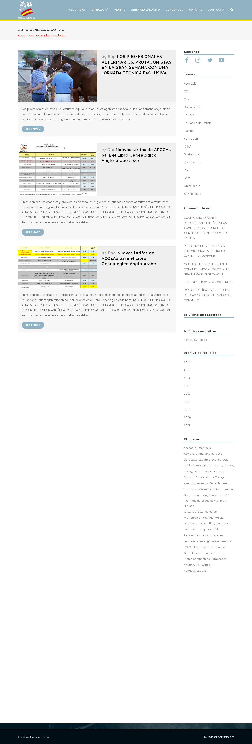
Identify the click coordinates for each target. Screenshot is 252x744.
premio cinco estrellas (199, 523)
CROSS (228, 465)
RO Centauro (192, 547)
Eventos (189, 130)
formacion (191, 489)
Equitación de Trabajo (198, 123)
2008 (187, 425)
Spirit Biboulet (193, 193)
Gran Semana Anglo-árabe (202, 495)
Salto (187, 178)
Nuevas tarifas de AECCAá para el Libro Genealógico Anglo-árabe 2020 (136, 155)
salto (206, 547)
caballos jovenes (210, 459)
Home (21, 35)
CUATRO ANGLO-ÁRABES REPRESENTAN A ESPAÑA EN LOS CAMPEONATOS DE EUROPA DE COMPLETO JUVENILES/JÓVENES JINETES (206, 228)
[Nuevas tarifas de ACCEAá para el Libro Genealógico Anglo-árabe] (57, 267)
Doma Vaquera (193, 107)
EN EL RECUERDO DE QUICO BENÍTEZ (208, 282)
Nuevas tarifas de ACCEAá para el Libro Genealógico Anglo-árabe (129, 258)
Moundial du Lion (213, 517)
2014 (187, 377)
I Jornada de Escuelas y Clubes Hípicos (205, 503)
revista (226, 541)
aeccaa (189, 447)
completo (199, 465)
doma (197, 471)
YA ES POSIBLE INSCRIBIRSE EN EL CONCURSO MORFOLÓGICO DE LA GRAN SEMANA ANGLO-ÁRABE (207, 269)
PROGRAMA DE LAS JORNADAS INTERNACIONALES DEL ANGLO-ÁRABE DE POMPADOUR (205, 251)
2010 (187, 409)
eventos (202, 483)
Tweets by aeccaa (195, 339)
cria (219, 465)
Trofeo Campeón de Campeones (205, 559)
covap (212, 465)
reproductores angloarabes (202, 541)
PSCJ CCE (222, 523)
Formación (191, 138)
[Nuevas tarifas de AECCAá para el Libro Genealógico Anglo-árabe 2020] (57, 169)
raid (215, 529)
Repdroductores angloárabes (203, 535)
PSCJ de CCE (192, 162)
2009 (187, 417)
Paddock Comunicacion (221, 737)
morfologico (192, 517)
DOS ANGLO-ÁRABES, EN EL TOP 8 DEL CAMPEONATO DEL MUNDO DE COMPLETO (207, 295)
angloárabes (213, 453)
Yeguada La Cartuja (197, 564)
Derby (188, 471)
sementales (218, 547)
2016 (187, 362)
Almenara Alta (194, 453)
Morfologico (192, 154)
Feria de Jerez (219, 483)
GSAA (187, 146)
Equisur (189, 115)
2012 (187, 393)
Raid (187, 170)
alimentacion (204, 447)
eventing (190, 483)
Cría (186, 99)
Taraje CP (211, 553)
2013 (187, 385)
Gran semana (224, 489)
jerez (187, 511)
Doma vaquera (213, 471)
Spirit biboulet (193, 553)
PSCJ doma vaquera (197, 529)
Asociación (191, 83)
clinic (188, 465)
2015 (187, 370)
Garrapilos (206, 489)
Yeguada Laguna (195, 570)
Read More (32, 129)
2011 (187, 401)
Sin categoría (192, 185)
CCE (187, 91)
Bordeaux (190, 459)
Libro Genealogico (204, 511)
